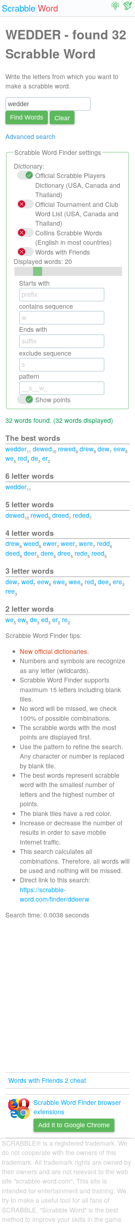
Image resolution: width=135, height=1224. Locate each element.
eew (119, 448)
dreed (60, 515)
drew (87, 448)
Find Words (26, 117)
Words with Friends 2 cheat (47, 1080)
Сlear (62, 117)
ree (10, 590)
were (86, 543)
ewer (50, 543)
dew (103, 448)
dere (47, 552)
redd (103, 543)
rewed (67, 448)
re (65, 619)
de (34, 458)
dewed (42, 448)
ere (117, 581)
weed (31, 543)
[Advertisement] (67, 996)
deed (12, 552)
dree (64, 552)
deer (30, 552)
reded (81, 515)
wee (75, 581)
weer (68, 543)
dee (103, 581)
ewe (59, 581)
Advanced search (30, 136)
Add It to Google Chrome (74, 1125)
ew (22, 619)
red (22, 458)
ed (44, 619)
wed (27, 581)
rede (81, 552)
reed (97, 552)
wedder (16, 448)
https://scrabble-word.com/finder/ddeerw (54, 894)
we (9, 458)
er (45, 458)
